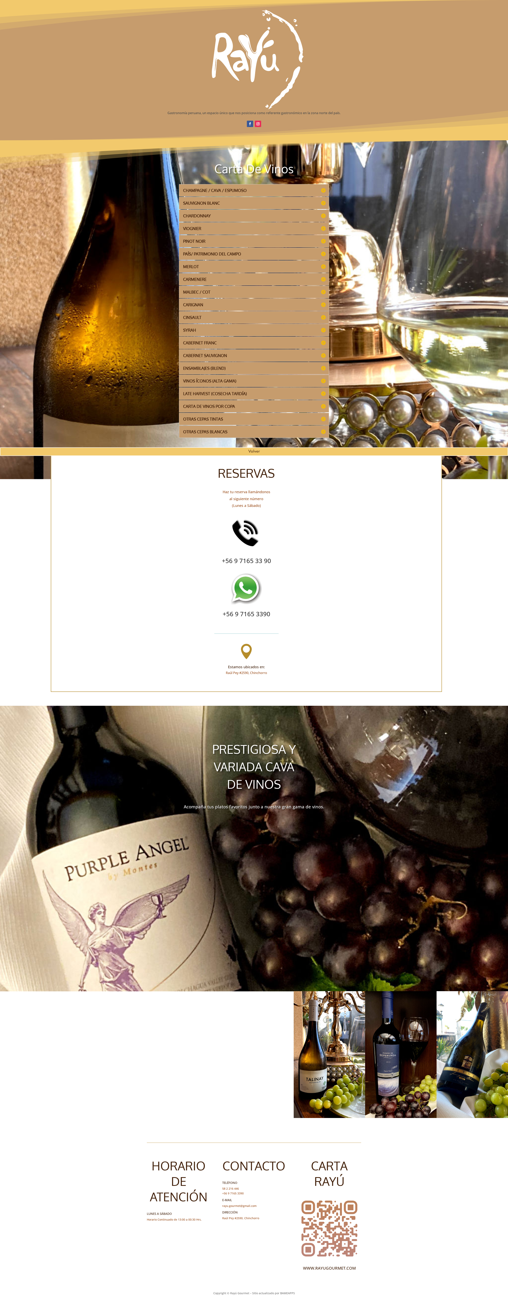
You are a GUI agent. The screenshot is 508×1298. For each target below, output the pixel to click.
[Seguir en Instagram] (258, 124)
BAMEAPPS (287, 1293)
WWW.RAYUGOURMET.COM (329, 1268)
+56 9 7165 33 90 (246, 561)
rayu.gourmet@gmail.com (239, 1206)
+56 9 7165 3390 (246, 614)
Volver (254, 451)
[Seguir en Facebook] (250, 124)
